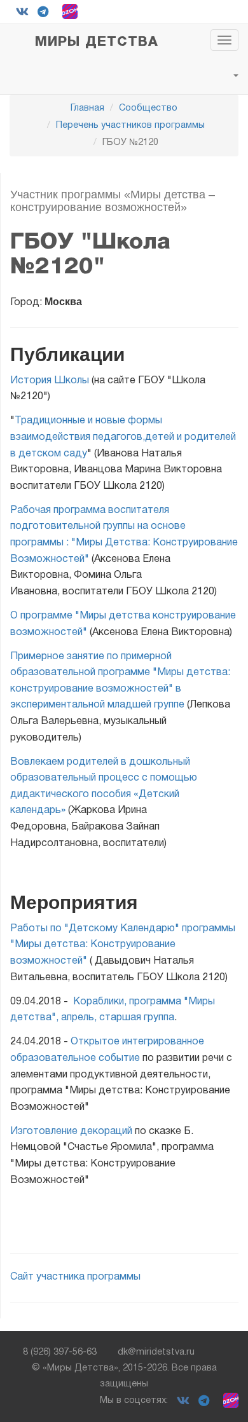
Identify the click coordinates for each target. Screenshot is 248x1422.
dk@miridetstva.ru (156, 1352)
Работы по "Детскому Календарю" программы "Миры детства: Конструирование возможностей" (122, 945)
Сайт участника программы (75, 1277)
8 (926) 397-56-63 (60, 1352)
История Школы (49, 380)
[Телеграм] (43, 11)
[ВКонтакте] (22, 11)
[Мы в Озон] (70, 11)
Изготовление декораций (71, 1131)
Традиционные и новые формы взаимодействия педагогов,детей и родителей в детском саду (123, 437)
